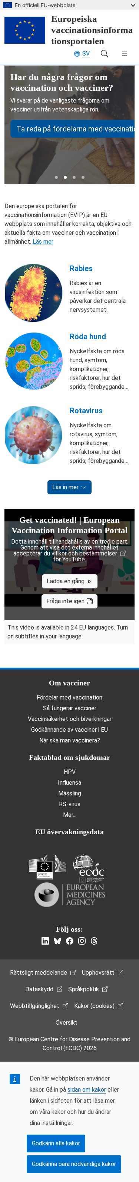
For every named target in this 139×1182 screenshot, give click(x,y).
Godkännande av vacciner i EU (69, 729)
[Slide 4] (83, 177)
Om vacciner (69, 683)
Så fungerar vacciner (69, 708)
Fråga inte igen (65, 601)
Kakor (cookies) (94, 1005)
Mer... (69, 814)
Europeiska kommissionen (47, 866)
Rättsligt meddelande (38, 972)
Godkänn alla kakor (56, 1143)
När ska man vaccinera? (69, 740)
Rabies (81, 268)
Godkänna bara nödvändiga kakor (74, 1164)
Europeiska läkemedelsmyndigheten (69, 894)
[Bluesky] (57, 941)
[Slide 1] (56, 177)
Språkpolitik (83, 989)
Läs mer (43, 241)
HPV (70, 771)
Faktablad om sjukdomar (69, 757)
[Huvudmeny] (125, 54)
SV (86, 53)
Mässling (69, 793)
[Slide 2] (65, 177)
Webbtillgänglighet (34, 1005)
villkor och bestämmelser (84, 554)
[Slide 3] (74, 177)
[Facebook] (69, 941)
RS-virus (69, 804)
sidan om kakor (86, 1089)
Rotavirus (86, 410)
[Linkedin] (45, 941)
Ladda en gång (66, 581)
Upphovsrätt (98, 972)
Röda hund (88, 336)
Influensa (69, 782)
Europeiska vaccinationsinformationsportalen (92, 30)
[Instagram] (82, 941)
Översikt (66, 1022)
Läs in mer (65, 487)
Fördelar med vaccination (69, 697)
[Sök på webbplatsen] (105, 54)
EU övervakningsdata (69, 832)
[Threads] (94, 941)
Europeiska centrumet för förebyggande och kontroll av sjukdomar (89, 868)
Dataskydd (39, 989)
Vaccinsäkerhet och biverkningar (70, 718)
